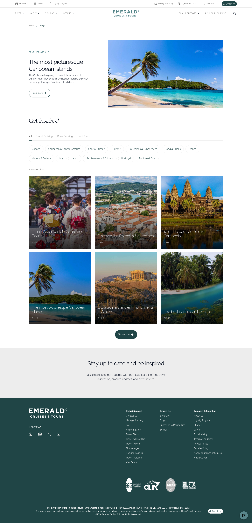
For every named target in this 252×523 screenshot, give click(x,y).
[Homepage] (126, 13)
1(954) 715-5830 (189, 4)
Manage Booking (165, 4)
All (30, 136)
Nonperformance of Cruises (208, 453)
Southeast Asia (147, 158)
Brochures (23, 4)
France (192, 149)
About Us (198, 416)
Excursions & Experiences (143, 149)
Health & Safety (133, 430)
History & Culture (41, 158)
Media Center (200, 458)
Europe (117, 149)
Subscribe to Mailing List (172, 425)
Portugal (126, 158)
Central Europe (96, 149)
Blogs (163, 420)
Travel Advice (133, 444)
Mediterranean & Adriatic (99, 158)
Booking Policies (134, 453)
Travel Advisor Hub (135, 439)
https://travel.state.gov (191, 511)
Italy (61, 158)
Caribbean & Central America (64, 149)
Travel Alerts (132, 434)
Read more (37, 93)
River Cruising (65, 136)
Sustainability (200, 434)
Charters (198, 425)
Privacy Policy (201, 444)
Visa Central (132, 462)
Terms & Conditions (203, 439)
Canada (36, 149)
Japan (74, 158)
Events (40, 4)
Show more (124, 334)
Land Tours (83, 136)
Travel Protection (134, 458)
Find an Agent (133, 448)
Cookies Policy (201, 448)
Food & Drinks (173, 149)
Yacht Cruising (44, 136)
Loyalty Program (60, 4)
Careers (198, 430)
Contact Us (131, 416)
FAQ (128, 425)
